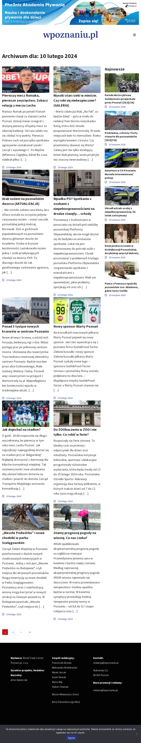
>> (30, 632)
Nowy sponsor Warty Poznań (75, 326)
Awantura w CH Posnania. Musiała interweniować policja (120, 174)
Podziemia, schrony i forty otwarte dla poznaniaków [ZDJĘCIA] (121, 136)
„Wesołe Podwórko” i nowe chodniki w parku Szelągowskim (23, 538)
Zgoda (71, 737)
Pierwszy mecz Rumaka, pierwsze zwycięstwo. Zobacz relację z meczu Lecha (25, 100)
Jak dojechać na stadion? (21, 429)
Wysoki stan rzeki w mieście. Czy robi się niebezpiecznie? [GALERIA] (75, 100)
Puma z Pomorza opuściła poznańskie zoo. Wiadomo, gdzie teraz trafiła (121, 287)
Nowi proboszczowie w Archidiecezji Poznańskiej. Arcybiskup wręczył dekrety (122, 249)
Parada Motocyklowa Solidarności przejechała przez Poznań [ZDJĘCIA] (120, 98)
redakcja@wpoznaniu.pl (105, 662)
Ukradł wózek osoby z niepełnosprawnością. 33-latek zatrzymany (120, 211)
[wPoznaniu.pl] (70, 35)
